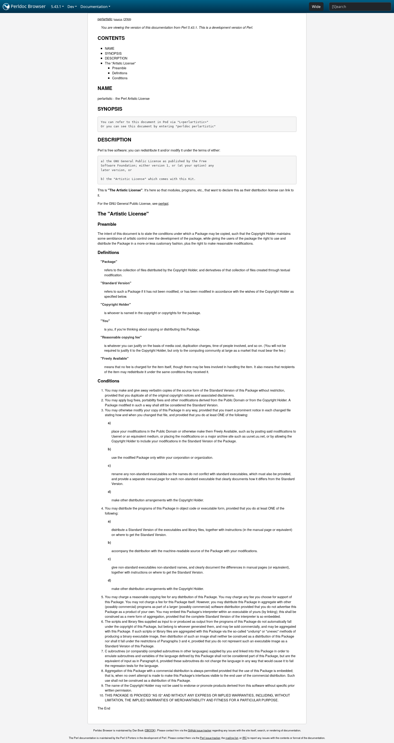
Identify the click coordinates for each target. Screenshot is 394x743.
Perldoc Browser (28, 6)
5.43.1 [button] (56, 6)
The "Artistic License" (120, 63)
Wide (316, 6)
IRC (244, 738)
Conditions (119, 77)
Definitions (119, 72)
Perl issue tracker (210, 738)
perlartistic (105, 18)
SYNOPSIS (113, 53)
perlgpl (163, 203)
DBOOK (150, 730)
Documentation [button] (94, 6)
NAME (109, 48)
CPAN (126, 19)
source (118, 19)
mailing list (232, 738)
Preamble (119, 67)
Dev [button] (70, 6)
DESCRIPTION (116, 58)
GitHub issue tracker (199, 730)
